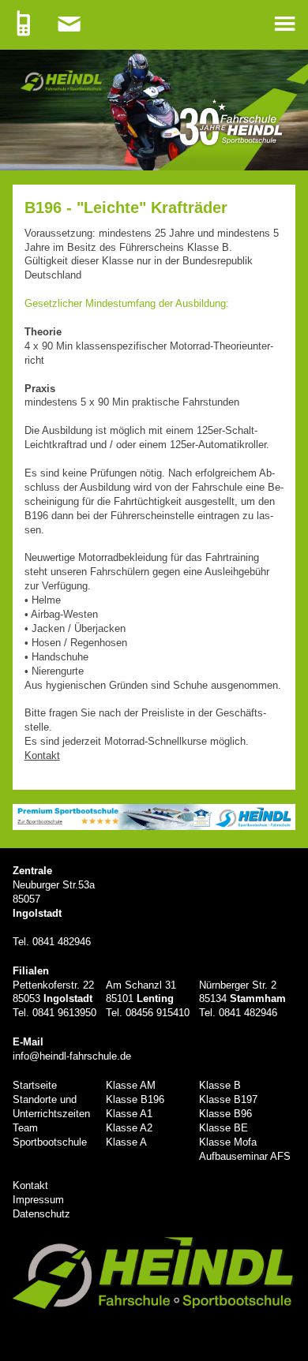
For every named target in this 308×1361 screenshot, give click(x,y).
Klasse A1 (129, 1114)
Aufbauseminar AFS (245, 1156)
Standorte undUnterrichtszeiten (51, 1107)
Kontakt (30, 1185)
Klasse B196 (135, 1099)
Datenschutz (41, 1214)
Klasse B (220, 1085)
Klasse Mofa (228, 1142)
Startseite (35, 1085)
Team (25, 1128)
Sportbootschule (50, 1142)
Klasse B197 (228, 1099)
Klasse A (126, 1142)
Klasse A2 (129, 1128)
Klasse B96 (225, 1114)
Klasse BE (223, 1128)
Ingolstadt (37, 913)
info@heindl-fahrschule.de (72, 1056)
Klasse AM (131, 1085)
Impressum (38, 1200)
